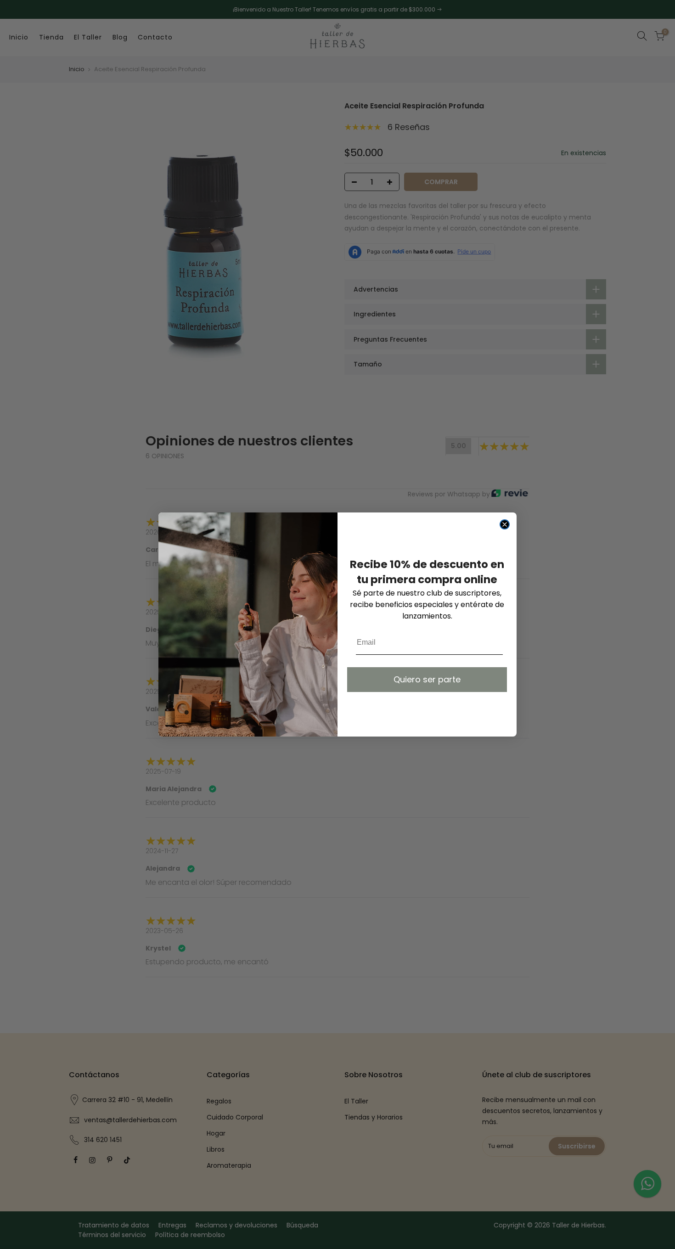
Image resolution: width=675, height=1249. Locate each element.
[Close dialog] (504, 524)
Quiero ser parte (427, 679)
